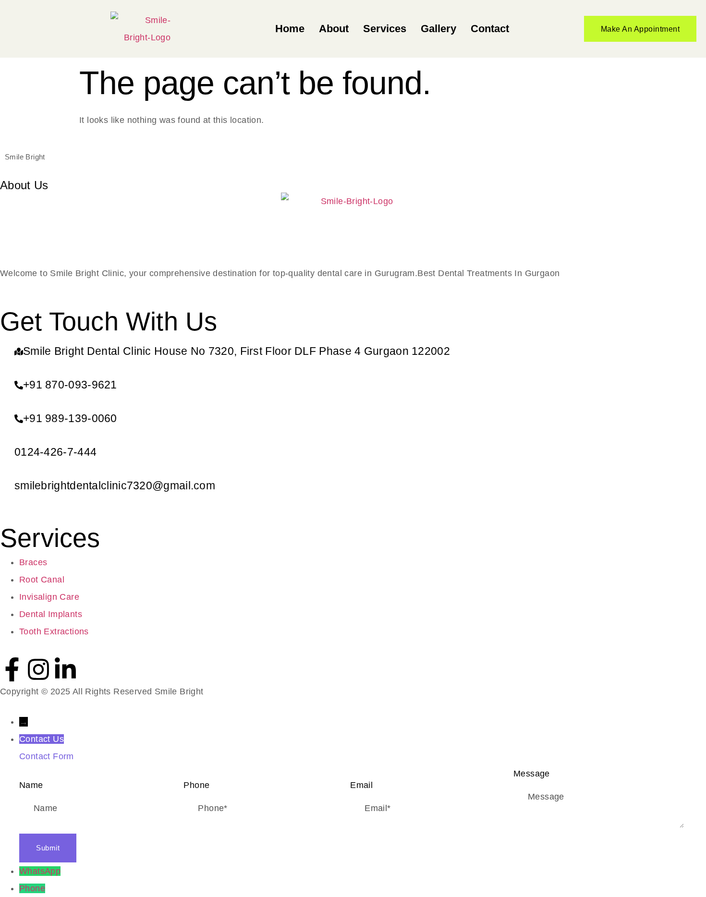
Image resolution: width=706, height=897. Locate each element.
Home (289, 29)
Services (384, 29)
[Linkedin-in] (65, 669)
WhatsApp (40, 871)
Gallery (438, 29)
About (334, 29)
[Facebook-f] (12, 669)
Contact (490, 29)
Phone (32, 888)
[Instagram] (38, 669)
